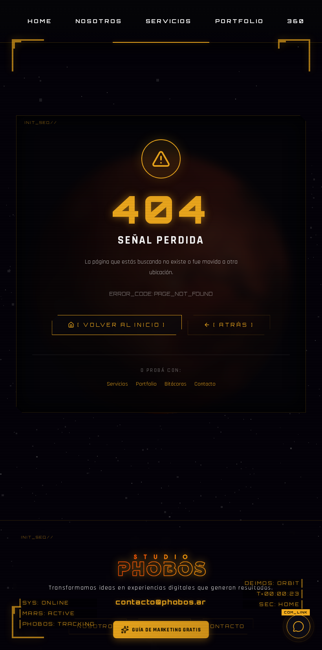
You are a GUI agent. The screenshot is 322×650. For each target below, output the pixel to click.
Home (39, 20)
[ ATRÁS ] (233, 325)
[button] (28, 55)
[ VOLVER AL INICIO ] (121, 325)
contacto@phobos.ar (161, 601)
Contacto (205, 384)
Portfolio (239, 20)
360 (296, 20)
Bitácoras (176, 384)
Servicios (169, 20)
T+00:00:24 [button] (278, 594)
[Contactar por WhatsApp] (298, 626)
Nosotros (98, 20)
